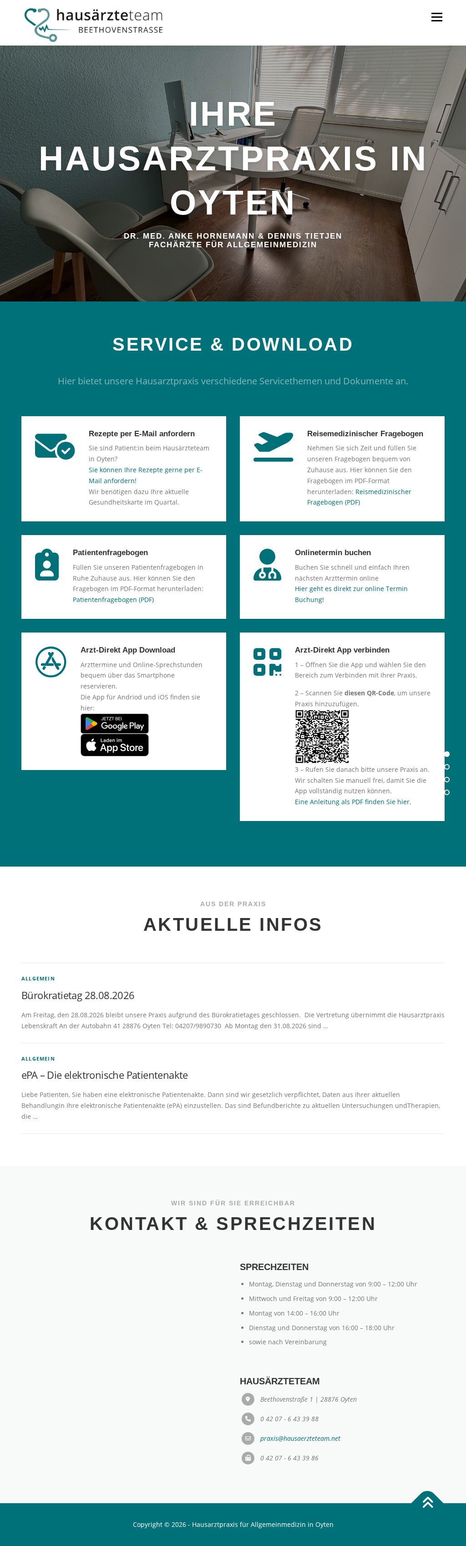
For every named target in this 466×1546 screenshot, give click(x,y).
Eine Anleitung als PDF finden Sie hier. (353, 801)
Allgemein (38, 978)
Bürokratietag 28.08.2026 (78, 995)
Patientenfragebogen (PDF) (113, 599)
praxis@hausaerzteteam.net (300, 1438)
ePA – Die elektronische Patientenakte (104, 1075)
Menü (437, 17)
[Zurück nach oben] (427, 1503)
